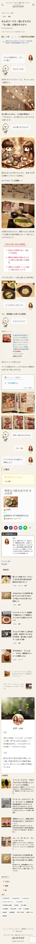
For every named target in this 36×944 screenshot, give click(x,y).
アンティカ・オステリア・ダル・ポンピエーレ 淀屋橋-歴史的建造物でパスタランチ (23, 801)
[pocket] (16, 528)
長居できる (30, 912)
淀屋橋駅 (12, 912)
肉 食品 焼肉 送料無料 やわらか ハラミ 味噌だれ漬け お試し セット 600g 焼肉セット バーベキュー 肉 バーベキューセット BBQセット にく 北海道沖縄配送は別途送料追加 (21, 342)
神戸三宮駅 (21, 912)
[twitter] (6, 528)
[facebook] (11, 528)
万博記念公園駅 (7, 905)
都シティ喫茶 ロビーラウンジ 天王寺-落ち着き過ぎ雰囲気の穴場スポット (22, 579)
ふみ (5, 752)
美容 (6, 886)
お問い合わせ (19, 931)
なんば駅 (19, 902)
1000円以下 (6, 898)
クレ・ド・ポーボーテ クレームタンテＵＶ (23, 839)
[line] (25, 528)
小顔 (20, 909)
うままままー (26, 898)
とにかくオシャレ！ (8, 902)
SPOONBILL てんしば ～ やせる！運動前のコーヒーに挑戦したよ (22, 653)
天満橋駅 (5, 909)
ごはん (5, 561)
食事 (9, 561)
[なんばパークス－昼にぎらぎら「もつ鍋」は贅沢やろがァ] (20, 528)
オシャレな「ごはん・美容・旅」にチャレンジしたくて (18, 935)
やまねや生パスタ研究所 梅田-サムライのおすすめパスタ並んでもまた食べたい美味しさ (23, 859)
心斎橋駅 (26, 909)
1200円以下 (16, 898)
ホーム (5, 929)
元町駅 (16, 905)
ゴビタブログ (18, 6)
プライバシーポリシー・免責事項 (17, 929)
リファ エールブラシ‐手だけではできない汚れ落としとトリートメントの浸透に (23, 782)
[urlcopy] (30, 528)
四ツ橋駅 (23, 905)
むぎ (5, 732)
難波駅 (5, 564)
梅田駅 (5, 912)
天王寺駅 (13, 909)
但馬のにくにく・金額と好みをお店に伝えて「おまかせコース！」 (23, 821)
